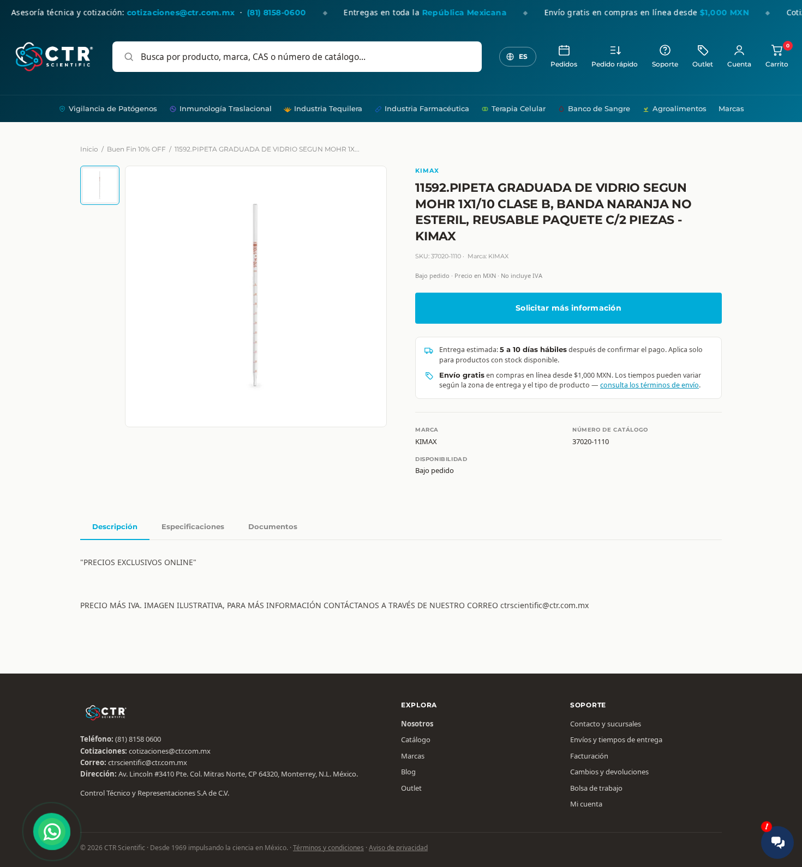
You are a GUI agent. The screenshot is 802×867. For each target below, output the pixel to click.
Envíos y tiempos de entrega (616, 739)
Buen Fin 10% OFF (136, 149)
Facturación (589, 756)
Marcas (731, 108)
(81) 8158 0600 (138, 739)
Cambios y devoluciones (609, 772)
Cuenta (739, 64)
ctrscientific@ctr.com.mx (147, 762)
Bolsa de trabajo (596, 788)
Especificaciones (192, 526)
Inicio (89, 149)
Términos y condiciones (328, 847)
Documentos (272, 526)
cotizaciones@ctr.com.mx (170, 751)
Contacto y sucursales (605, 724)
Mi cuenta (586, 804)
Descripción (114, 526)
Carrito (776, 56)
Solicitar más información (568, 308)
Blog (408, 772)
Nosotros (417, 724)
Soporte (665, 64)
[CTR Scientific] (54, 57)
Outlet (702, 64)
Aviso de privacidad (398, 847)
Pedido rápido (614, 64)
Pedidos (563, 64)
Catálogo (415, 739)
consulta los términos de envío (649, 385)
